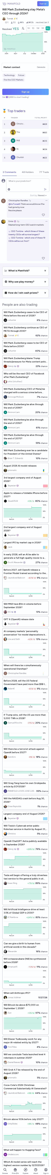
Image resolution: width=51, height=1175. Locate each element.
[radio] (28, 28)
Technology (9, 75)
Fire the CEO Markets (13, 80)
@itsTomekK (14, 204)
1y (30, 200)
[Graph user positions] (23, 28)
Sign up (43, 3)
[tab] (9, 172)
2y (18, 221)
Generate (41, 67)
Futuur (21, 75)
